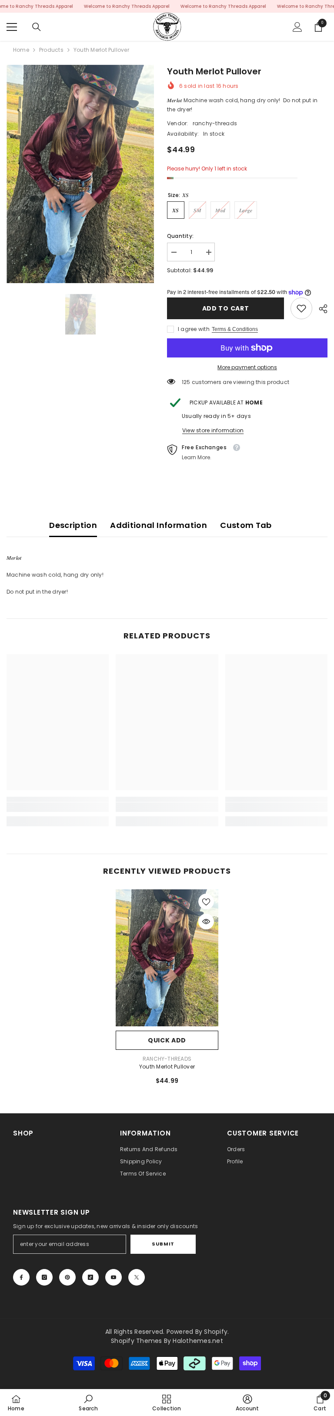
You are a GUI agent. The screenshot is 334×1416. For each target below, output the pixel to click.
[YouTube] (113, 1277)
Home (21, 49)
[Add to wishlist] (206, 901)
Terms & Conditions (235, 329)
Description (73, 525)
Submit (163, 1243)
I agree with (194, 329)
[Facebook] (21, 1277)
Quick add (167, 1040)
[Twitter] (136, 1277)
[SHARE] (319, 308)
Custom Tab (246, 525)
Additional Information (158, 525)
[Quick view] (206, 921)
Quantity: (180, 236)
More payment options (247, 367)
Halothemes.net (198, 1340)
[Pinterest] (67, 1277)
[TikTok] (90, 1277)
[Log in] (297, 27)
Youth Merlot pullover (167, 1066)
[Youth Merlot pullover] (167, 957)
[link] (301, 308)
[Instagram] (44, 1277)
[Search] (36, 27)
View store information (213, 430)
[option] (80, 174)
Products (51, 49)
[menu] (12, 27)
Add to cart (225, 308)
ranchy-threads (215, 123)
